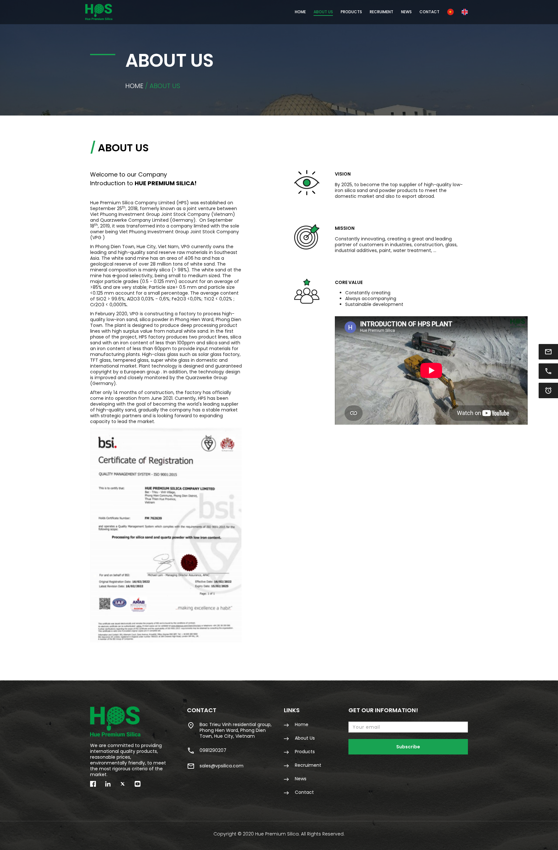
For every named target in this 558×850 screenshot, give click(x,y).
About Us (323, 12)
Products (304, 751)
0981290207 (213, 750)
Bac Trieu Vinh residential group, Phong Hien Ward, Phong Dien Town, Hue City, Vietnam (236, 730)
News (406, 12)
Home (300, 12)
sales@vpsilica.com (221, 766)
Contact (429, 12)
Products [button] (351, 12)
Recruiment (381, 12)
